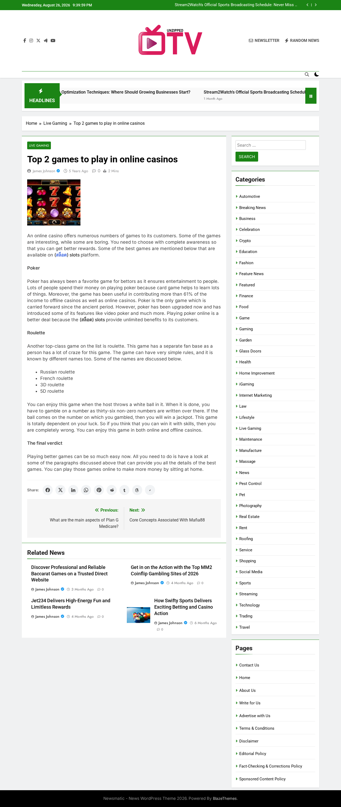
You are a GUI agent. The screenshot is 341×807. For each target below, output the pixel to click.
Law (242, 406)
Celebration (249, 229)
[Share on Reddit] (112, 490)
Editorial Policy (252, 753)
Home (244, 677)
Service (245, 550)
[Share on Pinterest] (99, 490)
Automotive (249, 196)
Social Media (250, 571)
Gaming (246, 329)
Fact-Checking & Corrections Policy (270, 766)
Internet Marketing (255, 395)
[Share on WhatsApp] (86, 490)
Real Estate (249, 516)
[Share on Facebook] (48, 490)
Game (244, 318)
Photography (250, 505)
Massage (247, 461)
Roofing (246, 538)
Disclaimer (248, 741)
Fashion (246, 262)
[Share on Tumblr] (124, 490)
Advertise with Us (254, 715)
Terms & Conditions (256, 728)
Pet (242, 494)
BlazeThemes (225, 798)
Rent (243, 527)
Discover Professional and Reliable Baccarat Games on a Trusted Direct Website (69, 574)
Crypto (245, 240)
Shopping (247, 561)
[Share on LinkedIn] (73, 490)
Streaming (248, 594)
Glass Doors (250, 351)
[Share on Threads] (137, 490)
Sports (245, 583)
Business (247, 218)
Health (245, 362)
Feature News (251, 273)
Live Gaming (39, 145)
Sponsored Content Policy (262, 779)
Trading (245, 616)
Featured (247, 285)
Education (248, 251)
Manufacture (250, 450)
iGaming (246, 384)
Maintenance (250, 439)
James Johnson (44, 171)
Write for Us (250, 703)
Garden (245, 340)
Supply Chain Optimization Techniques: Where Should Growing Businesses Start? (95, 92)
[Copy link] (150, 490)
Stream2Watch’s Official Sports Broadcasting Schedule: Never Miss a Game (236, 5)
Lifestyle (246, 417)
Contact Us (249, 665)
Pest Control (250, 483)
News (244, 472)
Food (243, 306)
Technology (249, 605)
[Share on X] (60, 490)
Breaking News (252, 207)
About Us (247, 690)
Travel (244, 627)
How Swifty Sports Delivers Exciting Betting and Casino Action (183, 607)
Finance (246, 296)
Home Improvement (257, 373)
